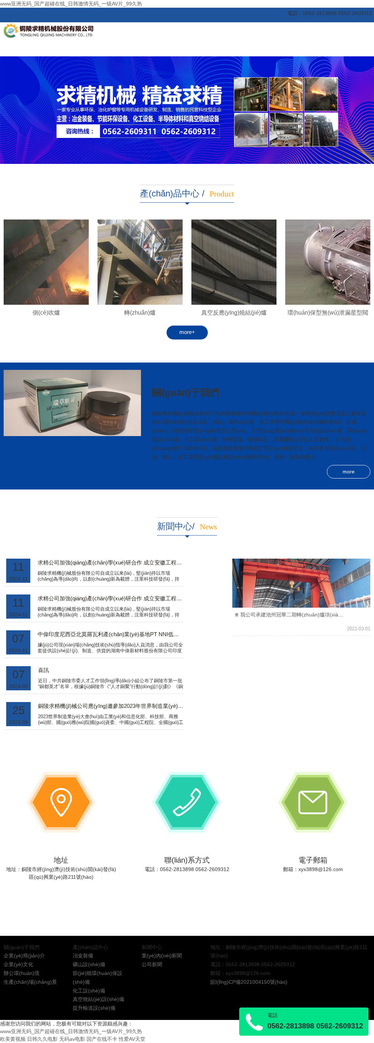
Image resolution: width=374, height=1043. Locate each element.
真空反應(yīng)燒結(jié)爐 (234, 312)
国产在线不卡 (102, 1039)
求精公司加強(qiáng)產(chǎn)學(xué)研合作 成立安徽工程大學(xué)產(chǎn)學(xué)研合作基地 (152, 563)
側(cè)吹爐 (46, 312)
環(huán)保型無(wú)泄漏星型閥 (327, 312)
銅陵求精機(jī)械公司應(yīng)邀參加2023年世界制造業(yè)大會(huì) (119, 706)
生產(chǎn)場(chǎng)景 (30, 982)
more (349, 471)
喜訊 (43, 670)
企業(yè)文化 (18, 964)
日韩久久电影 (42, 1039)
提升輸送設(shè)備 (94, 1008)
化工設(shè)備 (89, 991)
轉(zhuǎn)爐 (140, 312)
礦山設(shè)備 (89, 964)
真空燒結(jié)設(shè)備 (98, 999)
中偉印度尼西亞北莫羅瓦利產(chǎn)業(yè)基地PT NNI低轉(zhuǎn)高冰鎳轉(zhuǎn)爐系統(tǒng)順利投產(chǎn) (171, 634)
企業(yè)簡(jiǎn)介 (24, 955)
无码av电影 (72, 1039)
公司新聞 (152, 964)
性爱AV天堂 (132, 1039)
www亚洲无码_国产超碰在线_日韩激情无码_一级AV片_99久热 (71, 4)
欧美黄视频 (13, 1039)
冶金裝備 (83, 955)
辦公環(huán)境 (21, 973)
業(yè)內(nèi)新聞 (162, 955)
